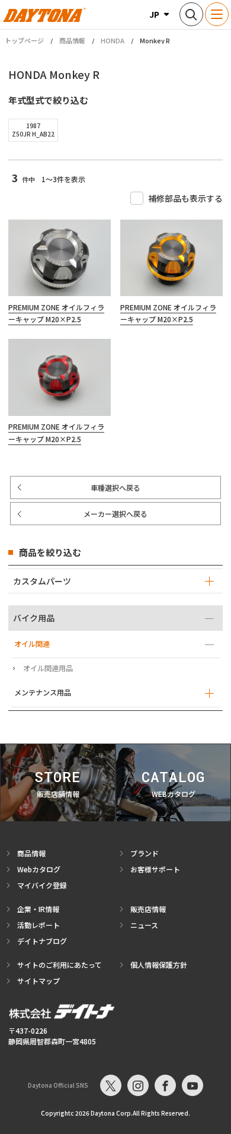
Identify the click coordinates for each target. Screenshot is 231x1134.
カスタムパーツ (42, 581)
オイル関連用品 (48, 668)
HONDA (112, 40)
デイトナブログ (42, 941)
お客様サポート (155, 869)
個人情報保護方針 (158, 965)
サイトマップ (38, 981)
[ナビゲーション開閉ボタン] (217, 14)
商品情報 (72, 40)
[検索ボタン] (191, 14)
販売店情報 (148, 909)
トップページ (24, 40)
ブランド (144, 853)
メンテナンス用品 (42, 692)
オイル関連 (32, 644)
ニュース (144, 925)
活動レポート (38, 925)
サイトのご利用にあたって (59, 965)
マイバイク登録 (42, 885)
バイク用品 (33, 618)
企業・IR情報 (38, 909)
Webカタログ (38, 869)
